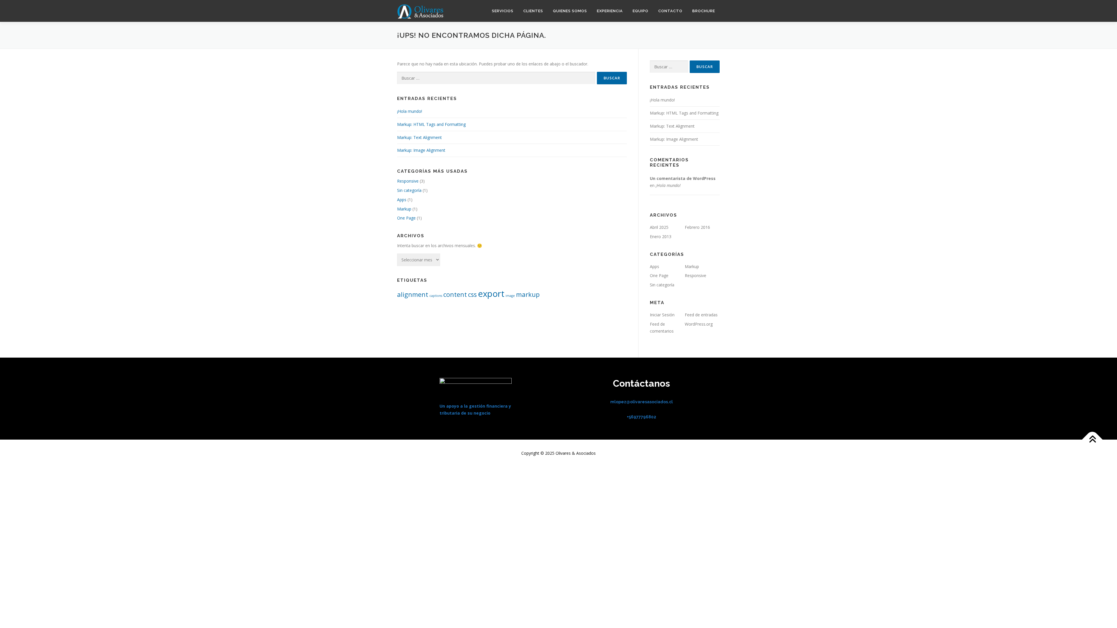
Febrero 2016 (697, 227)
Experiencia (610, 11)
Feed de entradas (701, 314)
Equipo (640, 11)
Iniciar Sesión (662, 314)
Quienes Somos (570, 11)
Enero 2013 (660, 236)
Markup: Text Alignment (419, 137)
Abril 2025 (659, 227)
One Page (406, 218)
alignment (412, 294)
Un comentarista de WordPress (683, 178)
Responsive (408, 181)
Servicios (502, 11)
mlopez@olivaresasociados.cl (641, 401)
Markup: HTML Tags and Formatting (431, 124)
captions (435, 296)
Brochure (703, 11)
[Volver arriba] (1092, 439)
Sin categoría (409, 190)
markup (528, 294)
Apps (401, 199)
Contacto (670, 11)
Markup (404, 209)
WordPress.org (699, 324)
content (455, 294)
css (472, 294)
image (510, 296)
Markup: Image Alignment (421, 150)
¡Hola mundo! (409, 111)
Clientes (533, 11)
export (491, 293)
